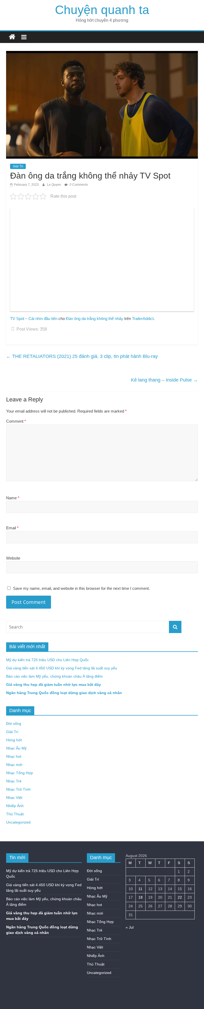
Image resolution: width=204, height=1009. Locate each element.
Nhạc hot (13, 756)
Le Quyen (54, 185)
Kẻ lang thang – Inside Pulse (164, 380)
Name (12, 498)
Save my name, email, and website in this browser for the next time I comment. (81, 588)
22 (180, 897)
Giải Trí (18, 166)
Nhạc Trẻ (14, 781)
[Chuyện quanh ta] (12, 37)
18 (140, 897)
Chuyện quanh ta (102, 10)
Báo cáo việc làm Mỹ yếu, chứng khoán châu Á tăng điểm (54, 676)
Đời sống (13, 723)
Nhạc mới (14, 765)
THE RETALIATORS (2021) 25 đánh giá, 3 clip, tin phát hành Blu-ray (82, 356)
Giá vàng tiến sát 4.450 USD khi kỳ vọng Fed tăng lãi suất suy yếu (61, 668)
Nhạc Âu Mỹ (16, 748)
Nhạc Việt (14, 797)
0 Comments (78, 185)
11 (140, 889)
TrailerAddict (143, 318)
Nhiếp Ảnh (15, 806)
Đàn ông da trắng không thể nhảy (94, 318)
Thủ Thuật (15, 814)
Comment (16, 421)
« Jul (130, 927)
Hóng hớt (14, 740)
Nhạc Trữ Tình (18, 789)
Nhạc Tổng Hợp (19, 773)
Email (12, 528)
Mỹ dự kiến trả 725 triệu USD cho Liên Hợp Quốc (47, 660)
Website (13, 558)
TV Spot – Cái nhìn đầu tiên (33, 318)
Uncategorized (18, 822)
